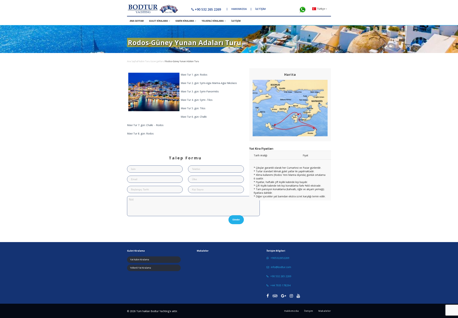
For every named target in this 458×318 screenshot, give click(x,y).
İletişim (308, 310)
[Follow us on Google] (283, 295)
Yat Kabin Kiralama (139, 259)
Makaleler (324, 310)
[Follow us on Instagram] (291, 295)
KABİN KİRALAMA (185, 20)
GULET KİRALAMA (158, 20)
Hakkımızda (291, 310)
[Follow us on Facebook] (268, 295)
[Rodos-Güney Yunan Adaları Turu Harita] (290, 108)
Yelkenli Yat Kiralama (140, 267)
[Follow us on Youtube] (298, 295)
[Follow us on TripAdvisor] (274, 295)
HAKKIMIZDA (239, 9)
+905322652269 (280, 258)
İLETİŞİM (260, 9)
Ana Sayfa (132, 61)
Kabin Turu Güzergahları (151, 61)
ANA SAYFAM (137, 20)
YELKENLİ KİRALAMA (213, 20)
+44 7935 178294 (280, 285)
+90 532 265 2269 (208, 9)
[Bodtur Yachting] (153, 9)
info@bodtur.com (281, 267)
